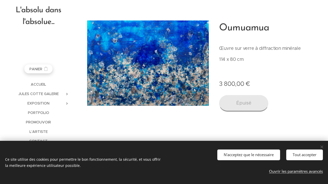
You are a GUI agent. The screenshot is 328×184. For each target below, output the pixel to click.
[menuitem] (38, 84)
